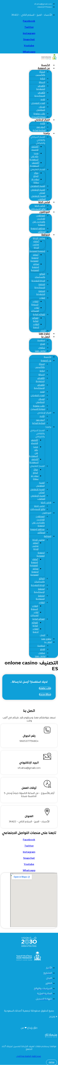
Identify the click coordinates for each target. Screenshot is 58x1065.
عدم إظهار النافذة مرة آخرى (28, 1056)
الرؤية (42, 78)
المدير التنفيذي (38, 103)
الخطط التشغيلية (40, 293)
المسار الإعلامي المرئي (38, 191)
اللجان (42, 635)
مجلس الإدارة (39, 238)
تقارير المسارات (35, 309)
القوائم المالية (39, 314)
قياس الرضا (44, 202)
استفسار (41, 340)
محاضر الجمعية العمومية (35, 267)
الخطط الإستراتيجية (39, 286)
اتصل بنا (45, 336)
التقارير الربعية (36, 326)
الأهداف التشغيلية (40, 87)
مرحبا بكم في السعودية (34, 156)
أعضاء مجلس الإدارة (35, 244)
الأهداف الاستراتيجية (39, 94)
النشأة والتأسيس (40, 73)
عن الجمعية (44, 68)
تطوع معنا (46, 639)
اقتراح (42, 344)
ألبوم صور (40, 127)
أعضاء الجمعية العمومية (34, 258)
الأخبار (42, 123)
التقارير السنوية (35, 303)
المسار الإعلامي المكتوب (38, 198)
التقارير (42, 298)
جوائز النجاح (36, 175)
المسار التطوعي (37, 186)
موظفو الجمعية (38, 228)
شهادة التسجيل (37, 409)
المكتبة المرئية (39, 130)
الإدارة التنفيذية (38, 281)
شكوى (41, 348)
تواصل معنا (40, 351)
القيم (43, 99)
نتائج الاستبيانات (37, 509)
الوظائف (41, 532)
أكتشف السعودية (34, 164)
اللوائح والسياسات (40, 275)
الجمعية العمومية (37, 251)
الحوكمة (45, 234)
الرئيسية (47, 357)
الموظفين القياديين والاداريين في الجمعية (38, 220)
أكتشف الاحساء (35, 148)
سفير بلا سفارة (35, 181)
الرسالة (42, 82)
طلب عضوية (39, 113)
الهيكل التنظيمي (40, 108)
